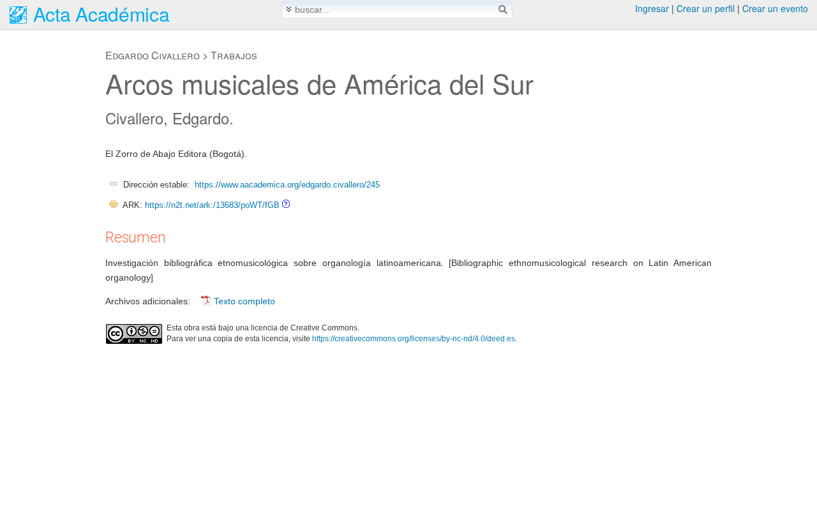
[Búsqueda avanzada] (289, 9)
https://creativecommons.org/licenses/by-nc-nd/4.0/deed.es (413, 338)
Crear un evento (775, 8)
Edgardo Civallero (152, 55)
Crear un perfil (706, 8)
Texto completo (244, 301)
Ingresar (652, 8)
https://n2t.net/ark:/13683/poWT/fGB (212, 205)
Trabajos (234, 55)
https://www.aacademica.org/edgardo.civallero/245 (287, 184)
